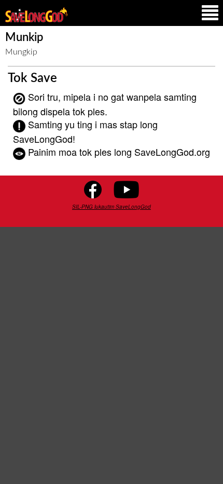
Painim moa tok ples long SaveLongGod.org (119, 151)
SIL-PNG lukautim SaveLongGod (111, 206)
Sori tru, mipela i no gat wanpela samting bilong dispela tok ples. (105, 103)
